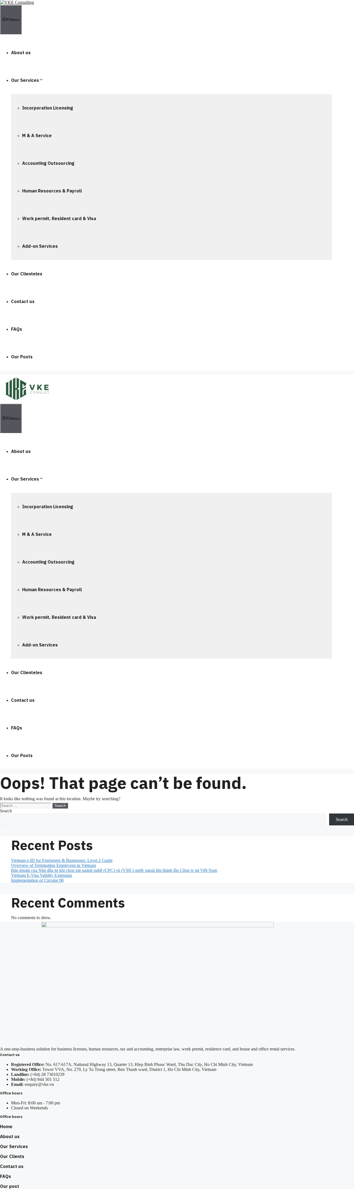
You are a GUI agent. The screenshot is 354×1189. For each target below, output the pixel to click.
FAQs (16, 329)
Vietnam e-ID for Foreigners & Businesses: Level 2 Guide (62, 860)
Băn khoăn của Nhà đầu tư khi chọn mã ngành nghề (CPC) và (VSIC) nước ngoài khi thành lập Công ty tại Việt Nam (114, 870)
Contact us (23, 301)
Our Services (25, 80)
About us (21, 52)
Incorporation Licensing (47, 108)
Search (6, 811)
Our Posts (22, 356)
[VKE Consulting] (27, 401)
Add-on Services (40, 246)
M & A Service (37, 135)
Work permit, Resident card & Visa (59, 218)
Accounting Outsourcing (48, 163)
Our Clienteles (26, 274)
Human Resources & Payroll (52, 191)
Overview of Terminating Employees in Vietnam (53, 865)
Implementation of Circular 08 (37, 880)
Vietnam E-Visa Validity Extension (41, 875)
